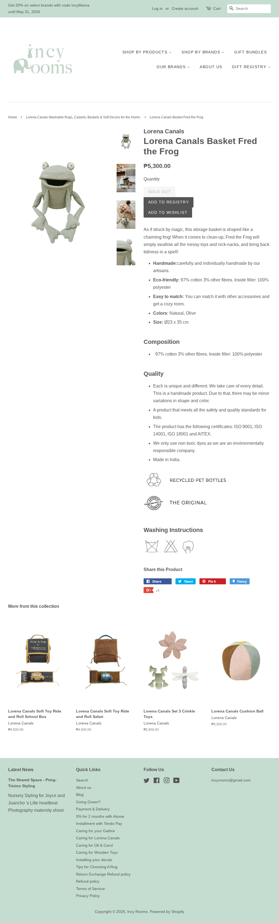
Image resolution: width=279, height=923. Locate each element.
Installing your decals (94, 860)
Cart (217, 8)
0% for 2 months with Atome (100, 816)
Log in (157, 8)
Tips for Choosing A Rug (96, 867)
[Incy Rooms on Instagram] (166, 782)
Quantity (152, 179)
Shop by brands (201, 52)
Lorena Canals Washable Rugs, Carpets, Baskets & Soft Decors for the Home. (83, 117)
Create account (185, 8)
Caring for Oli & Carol (94, 845)
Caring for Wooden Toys (97, 852)
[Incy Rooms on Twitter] (147, 782)
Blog (80, 795)
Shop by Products (145, 52)
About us (211, 67)
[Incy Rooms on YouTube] (176, 782)
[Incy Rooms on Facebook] (156, 782)
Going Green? (88, 802)
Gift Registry (250, 67)
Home (12, 117)
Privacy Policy (88, 896)
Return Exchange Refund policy (103, 874)
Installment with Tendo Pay (99, 824)
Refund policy (87, 881)
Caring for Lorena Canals (98, 838)
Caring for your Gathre (95, 831)
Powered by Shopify (167, 912)
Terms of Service (90, 889)
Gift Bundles (250, 52)
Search (82, 780)
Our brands (172, 67)
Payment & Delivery (93, 809)
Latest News (21, 769)
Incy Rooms (137, 912)
